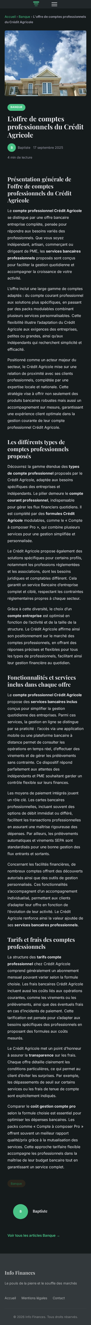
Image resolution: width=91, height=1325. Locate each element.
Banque (24, 17)
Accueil (10, 17)
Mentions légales (34, 1298)
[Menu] (54, 4)
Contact (59, 1298)
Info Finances (20, 1272)
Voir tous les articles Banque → (33, 1235)
